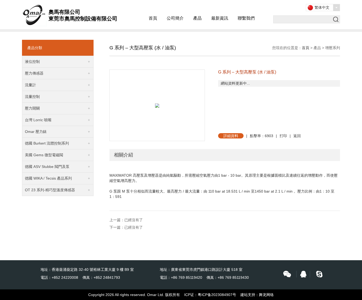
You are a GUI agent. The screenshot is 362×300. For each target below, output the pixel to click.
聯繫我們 (246, 18)
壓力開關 (32, 108)
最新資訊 (219, 18)
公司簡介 (175, 18)
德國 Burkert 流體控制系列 (47, 143)
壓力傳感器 (34, 73)
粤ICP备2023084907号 (217, 295)
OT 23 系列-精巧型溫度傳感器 (50, 190)
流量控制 (32, 96)
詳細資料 (230, 136)
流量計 (30, 85)
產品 (197, 18)
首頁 (153, 18)
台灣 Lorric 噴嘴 (38, 120)
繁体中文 (322, 7)
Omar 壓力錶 (36, 131)
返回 (297, 136)
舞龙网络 (266, 295)
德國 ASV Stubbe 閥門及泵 (47, 166)
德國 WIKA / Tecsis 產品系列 (48, 178)
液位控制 (32, 61)
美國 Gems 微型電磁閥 (44, 155)
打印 (283, 136)
